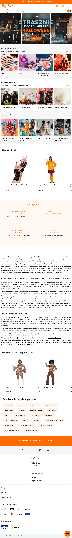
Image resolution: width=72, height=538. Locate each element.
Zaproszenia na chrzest (27, 425)
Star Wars (36, 420)
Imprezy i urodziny (9, 48)
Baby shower (35, 405)
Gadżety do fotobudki (36, 410)
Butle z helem (9, 410)
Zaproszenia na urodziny (12, 431)
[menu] (2, 11)
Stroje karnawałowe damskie (54, 420)
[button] (57, 7)
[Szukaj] (68, 11)
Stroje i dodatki (7, 115)
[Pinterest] (31, 453)
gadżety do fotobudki (54, 338)
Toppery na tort (9, 425)
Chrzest (21, 410)
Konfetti (7, 415)
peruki (55, 305)
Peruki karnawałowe (11, 420)
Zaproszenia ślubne (31, 431)
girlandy (30, 319)
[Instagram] (40, 453)
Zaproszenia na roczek (46, 425)
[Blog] (36, 468)
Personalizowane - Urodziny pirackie (42, 415)
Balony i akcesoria (8, 82)
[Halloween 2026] (36, 44)
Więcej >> (68, 51)
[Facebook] (23, 453)
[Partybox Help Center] (36, 483)
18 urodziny (8, 405)
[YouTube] (48, 453)
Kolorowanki (52, 410)
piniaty (3, 272)
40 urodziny (21, 405)
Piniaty (25, 420)
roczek (27, 261)
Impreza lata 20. (20, 415)
